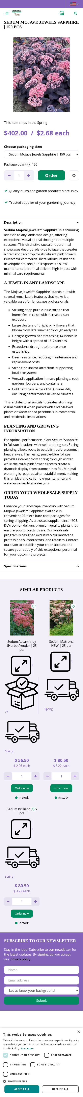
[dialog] (41, 1062)
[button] (41, 1081)
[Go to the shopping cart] (62, 13)
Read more (27, 1048)
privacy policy (20, 959)
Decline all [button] (60, 1089)
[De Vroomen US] (16, 13)
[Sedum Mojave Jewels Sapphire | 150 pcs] (41, 74)
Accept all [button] (22, 1089)
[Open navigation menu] (7, 13)
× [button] (78, 1032)
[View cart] (62, 13)
